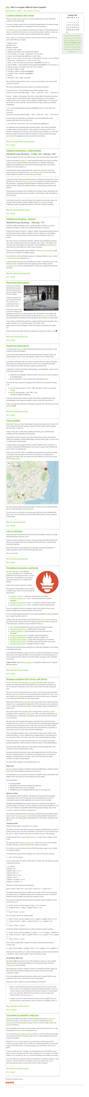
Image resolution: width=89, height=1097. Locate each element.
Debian (78, 35)
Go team (30, 172)
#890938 (12, 392)
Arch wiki (17, 30)
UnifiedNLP (27, 702)
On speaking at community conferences (23, 1015)
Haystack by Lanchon (28, 842)
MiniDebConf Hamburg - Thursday (21, 218)
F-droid (50, 711)
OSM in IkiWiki (13, 420)
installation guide (11, 965)
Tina (7, 7)
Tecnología (66, 49)
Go (41, 619)
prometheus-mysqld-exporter (18, 637)
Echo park (40, 202)
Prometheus (66, 46)
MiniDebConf (72, 40)
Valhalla (9, 354)
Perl (44, 619)
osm (39, 447)
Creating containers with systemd (20, 15)
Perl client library (27, 662)
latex (69, 51)
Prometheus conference (26, 1034)
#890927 (12, 388)
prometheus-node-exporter (17, 602)
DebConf (74, 35)
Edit (25, 10)
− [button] (8, 466)
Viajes (73, 49)
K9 (57, 714)
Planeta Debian (67, 44)
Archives (19, 10)
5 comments (13, 1009)
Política (73, 44)
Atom (11, 1082)
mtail (11, 627)
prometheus (13, 596)
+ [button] (8, 463)
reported (19, 349)
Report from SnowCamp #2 (18, 282)
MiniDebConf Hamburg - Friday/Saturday (24, 150)
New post (37, 10)
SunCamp (74, 46)
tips (73, 51)
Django (55, 619)
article (19, 774)
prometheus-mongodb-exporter (18, 635)
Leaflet (8, 454)
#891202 (45, 375)
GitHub (28, 509)
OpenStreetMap (49, 503)
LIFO (21, 356)
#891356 (19, 323)
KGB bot (19, 313)
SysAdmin (78, 46)
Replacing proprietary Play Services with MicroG (27, 679)
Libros (67, 40)
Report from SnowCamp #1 (18, 345)
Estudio (65, 37)
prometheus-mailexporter (17, 631)
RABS (8, 1025)
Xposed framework (21, 816)
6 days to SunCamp (14, 531)
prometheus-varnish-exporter (18, 644)
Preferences (30, 10)
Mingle (18, 458)
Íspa (75, 51)
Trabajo (70, 49)
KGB (65, 40)
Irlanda (79, 37)
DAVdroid (29, 714)
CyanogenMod (32, 682)
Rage (71, 46)
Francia (73, 37)
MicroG (9, 769)
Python (48, 619)
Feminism (69, 37)
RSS (7, 1082)
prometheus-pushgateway (17, 605)
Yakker (79, 49)
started (21, 571)
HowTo (76, 37)
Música (76, 40)
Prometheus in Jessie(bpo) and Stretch (22, 567)
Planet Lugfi (76, 42)
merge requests (45, 315)
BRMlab (24, 1023)
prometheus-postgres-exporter (18, 641)
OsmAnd (16, 696)
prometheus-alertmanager (28, 181)
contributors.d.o (23, 160)
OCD (80, 40)
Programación (78, 44)
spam (72, 51)
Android (66, 35)
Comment (12, 145)
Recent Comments (11, 10)
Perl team (39, 172)
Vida (77, 49)
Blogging (70, 35)
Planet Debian (68, 42)
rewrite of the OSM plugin (46, 250)
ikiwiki (21, 1079)
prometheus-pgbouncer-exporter (18, 639)
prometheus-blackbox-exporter (18, 629)
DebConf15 (35, 1020)
